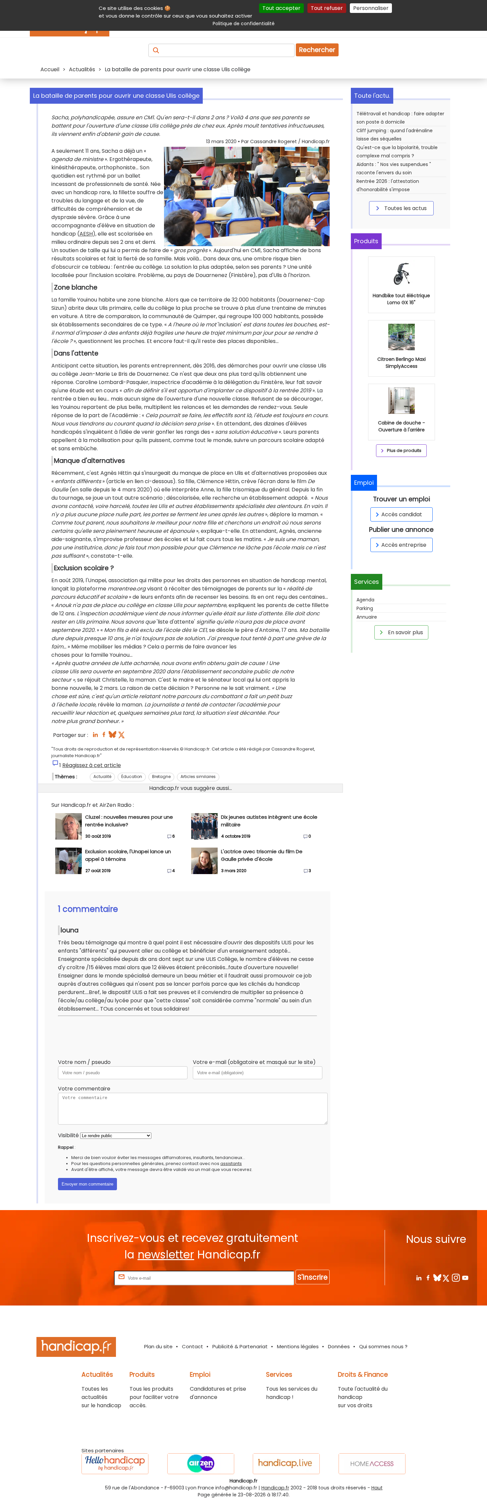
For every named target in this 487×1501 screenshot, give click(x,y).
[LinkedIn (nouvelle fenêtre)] (95, 736)
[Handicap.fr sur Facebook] (428, 1277)
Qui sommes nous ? (383, 1346)
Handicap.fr (275, 1487)
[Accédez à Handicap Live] (286, 1463)
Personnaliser (371, 8)
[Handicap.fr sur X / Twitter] (446, 1277)
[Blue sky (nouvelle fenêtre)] (112, 736)
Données (339, 1346)
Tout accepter (281, 8)
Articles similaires (198, 776)
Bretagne (161, 776)
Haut (377, 1487)
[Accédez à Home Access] (372, 1463)
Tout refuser (327, 8)
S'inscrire (313, 1277)
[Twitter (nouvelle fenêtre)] (122, 736)
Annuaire (366, 617)
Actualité (102, 776)
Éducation (131, 776)
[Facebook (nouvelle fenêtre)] (104, 736)
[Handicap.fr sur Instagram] (456, 1277)
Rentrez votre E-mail (86, 1278)
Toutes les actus (405, 208)
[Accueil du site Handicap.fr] (76, 1348)
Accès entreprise (403, 545)
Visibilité (68, 1135)
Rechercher (317, 49)
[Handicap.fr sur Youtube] (465, 1277)
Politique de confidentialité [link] (244, 23)
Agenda (365, 599)
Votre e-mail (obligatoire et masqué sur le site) (254, 1062)
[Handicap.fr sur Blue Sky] (437, 1277)
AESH (86, 234)
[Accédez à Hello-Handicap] (114, 1463)
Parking (364, 608)
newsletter (165, 1254)
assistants (231, 1163)
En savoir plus (405, 632)
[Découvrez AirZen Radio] (200, 1463)
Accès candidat (401, 514)
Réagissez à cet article (91, 765)
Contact (192, 1346)
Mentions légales (298, 1346)
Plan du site (158, 1346)
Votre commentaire (84, 1088)
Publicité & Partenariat (240, 1346)
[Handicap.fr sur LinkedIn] (418, 1277)
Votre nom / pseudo (84, 1062)
